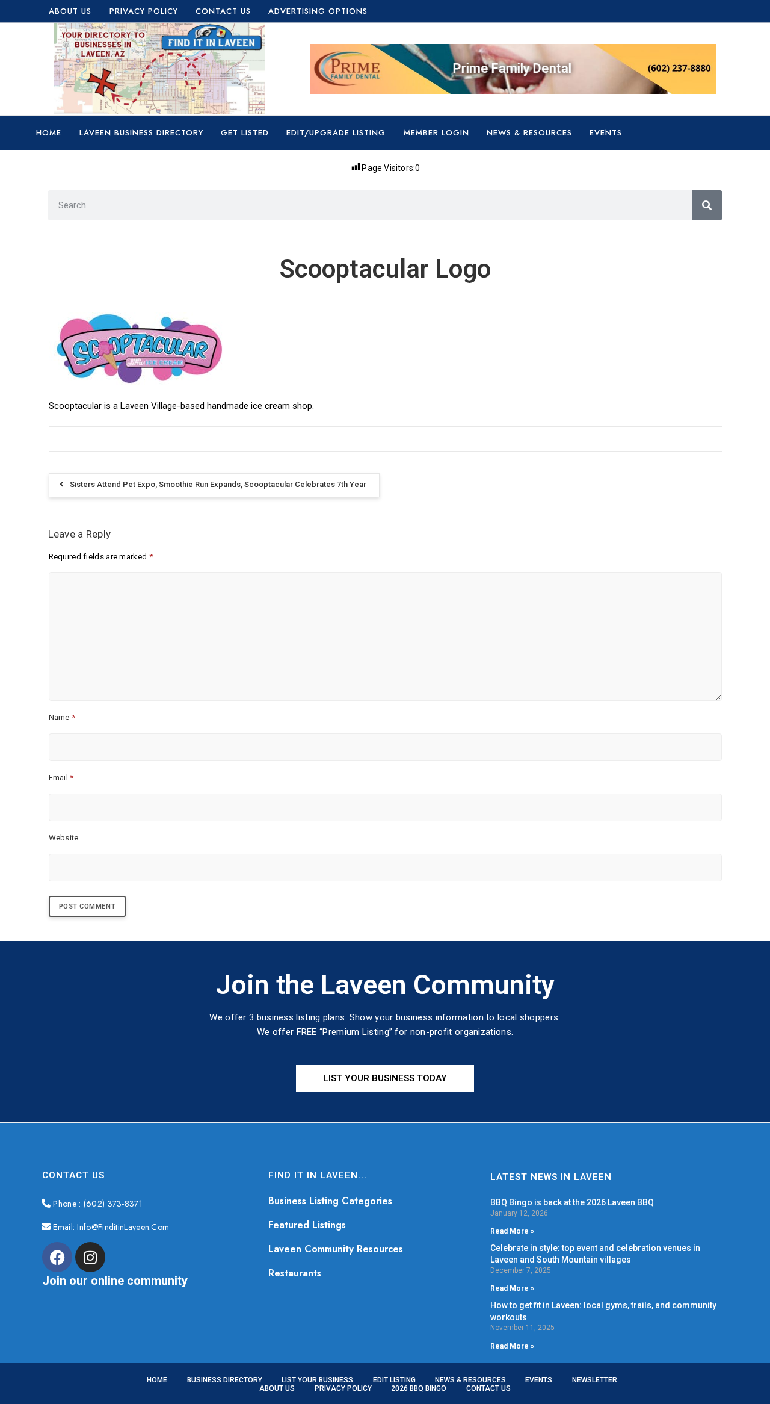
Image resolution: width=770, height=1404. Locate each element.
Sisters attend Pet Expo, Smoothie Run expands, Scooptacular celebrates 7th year (218, 484)
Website (64, 837)
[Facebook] (57, 1257)
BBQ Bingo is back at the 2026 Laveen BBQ (572, 1202)
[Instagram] (90, 1257)
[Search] (707, 205)
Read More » (512, 1231)
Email (61, 777)
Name (62, 717)
